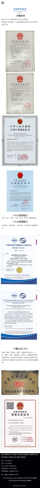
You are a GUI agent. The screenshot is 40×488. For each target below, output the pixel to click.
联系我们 (23, 457)
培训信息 (11, 457)
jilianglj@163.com (13, 471)
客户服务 (17, 457)
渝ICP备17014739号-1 (20, 486)
